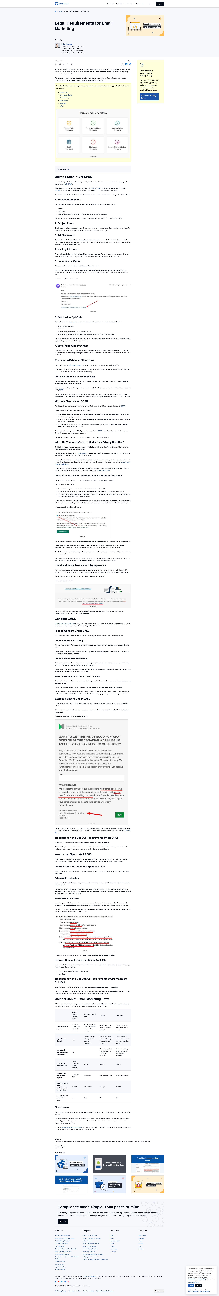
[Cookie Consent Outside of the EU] (71, 1164)
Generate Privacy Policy (148, 96)
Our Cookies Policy (74, 1291)
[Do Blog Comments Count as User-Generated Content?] (71, 1184)
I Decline (198, 1285)
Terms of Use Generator (62, 1254)
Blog (112, 1235)
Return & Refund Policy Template (93, 1254)
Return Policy (64, 100)
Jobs (140, 1246)
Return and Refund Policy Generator (66, 1249)
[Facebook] (65, 1282)
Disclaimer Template (89, 1252)
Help (112, 1238)
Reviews (141, 1238)
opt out (72, 322)
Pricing (141, 1243)
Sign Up (160, 4)
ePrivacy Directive (75, 365)
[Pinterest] (68, 1282)
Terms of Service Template (91, 1243)
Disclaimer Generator (61, 1243)
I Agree (191, 1285)
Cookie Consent (60, 1261)
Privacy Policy (64, 92)
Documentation (115, 1241)
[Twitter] (62, 1282)
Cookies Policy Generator (62, 1241)
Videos (113, 1246)
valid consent (82, 453)
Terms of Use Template (89, 1246)
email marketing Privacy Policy (71, 1127)
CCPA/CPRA (96, 188)
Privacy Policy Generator (62, 1235)
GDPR (123, 406)
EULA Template (87, 1241)
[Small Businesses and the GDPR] (147, 1164)
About (140, 1241)
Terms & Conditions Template (91, 1238)
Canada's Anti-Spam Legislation (65, 624)
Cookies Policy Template (90, 1249)
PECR (61, 390)
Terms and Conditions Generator (64, 1238)
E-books (113, 1252)
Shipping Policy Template (90, 1257)
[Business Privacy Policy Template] (109, 1184)
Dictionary (114, 1249)
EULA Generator (60, 1246)
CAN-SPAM (68, 184)
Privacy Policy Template (90, 1235)
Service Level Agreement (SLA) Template (95, 1259)
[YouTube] (59, 1282)
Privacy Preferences (193, 1282)
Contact (141, 1249)
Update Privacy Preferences (104, 1291)
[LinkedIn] (55, 1282)
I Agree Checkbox (60, 1267)
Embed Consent (60, 1269)
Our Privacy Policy (60, 1291)
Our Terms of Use (88, 1291)
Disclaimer (63, 103)
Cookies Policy (64, 98)
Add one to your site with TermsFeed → (199, 1291)
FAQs (112, 1243)
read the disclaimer (90, 1276)
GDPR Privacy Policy (103, 470)
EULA (61, 106)
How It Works (143, 1235)
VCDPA (57, 190)
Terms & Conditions (66, 95)
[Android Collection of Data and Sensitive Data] (109, 1164)
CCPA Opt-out (59, 1264)
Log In (150, 4)
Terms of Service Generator (63, 1252)
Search (143, 3)
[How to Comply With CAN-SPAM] (147, 1184)
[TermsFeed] (61, 3)
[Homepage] (56, 11)
